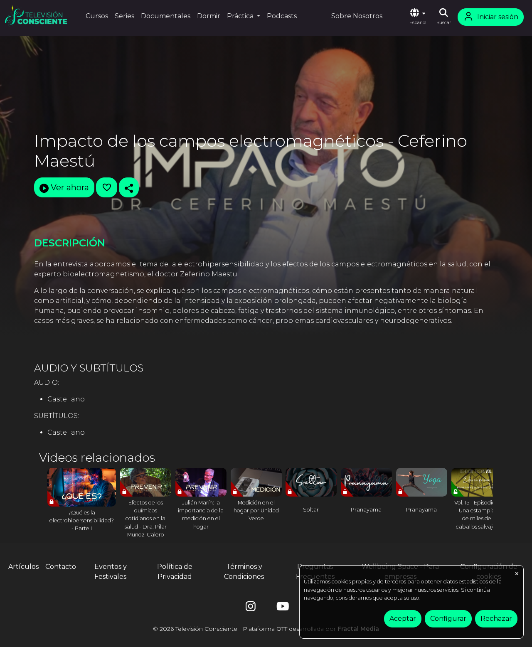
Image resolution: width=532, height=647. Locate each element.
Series (124, 16)
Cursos (97, 16)
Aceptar (402, 618)
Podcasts (282, 16)
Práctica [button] (241, 16)
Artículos (23, 567)
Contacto (60, 567)
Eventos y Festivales (110, 572)
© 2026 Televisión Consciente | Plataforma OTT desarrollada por (266, 628)
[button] (418, 17)
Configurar (448, 618)
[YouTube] (281, 608)
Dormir (208, 16)
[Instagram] (250, 608)
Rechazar (496, 618)
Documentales (165, 16)
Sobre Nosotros (356, 16)
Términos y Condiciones (244, 572)
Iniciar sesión (497, 17)
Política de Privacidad (174, 572)
